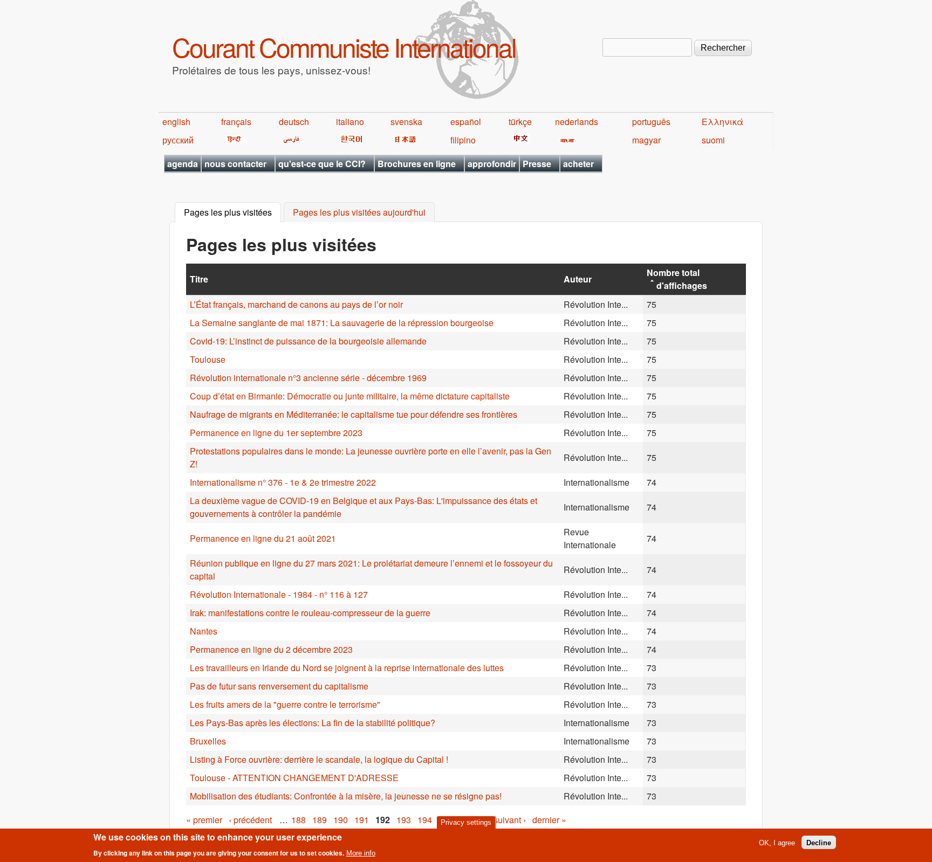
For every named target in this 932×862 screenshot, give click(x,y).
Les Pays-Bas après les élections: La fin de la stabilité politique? (312, 722)
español (465, 121)
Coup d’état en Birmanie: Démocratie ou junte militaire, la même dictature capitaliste (350, 396)
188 (298, 819)
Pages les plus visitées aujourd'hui (359, 212)
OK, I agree (777, 842)
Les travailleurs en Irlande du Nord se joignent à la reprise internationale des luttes (347, 667)
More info (360, 853)
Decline (818, 842)
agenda (182, 163)
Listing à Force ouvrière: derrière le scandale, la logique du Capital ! (319, 759)
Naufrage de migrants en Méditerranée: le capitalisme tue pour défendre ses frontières (353, 414)
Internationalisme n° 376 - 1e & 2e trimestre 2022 (283, 482)
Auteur (578, 279)
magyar (646, 140)
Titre (199, 279)
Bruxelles (208, 741)
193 (403, 819)
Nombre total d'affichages (677, 279)
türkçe (520, 121)
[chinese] (519, 140)
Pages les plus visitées (232, 212)
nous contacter (235, 163)
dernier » (549, 819)
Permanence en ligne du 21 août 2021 (263, 538)
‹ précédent (250, 819)
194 (424, 819)
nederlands (576, 121)
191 (361, 819)
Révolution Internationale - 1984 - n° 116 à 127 (279, 594)
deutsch (294, 121)
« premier (204, 819)
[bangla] (565, 140)
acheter (578, 163)
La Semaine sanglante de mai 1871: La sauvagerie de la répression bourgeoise (342, 322)
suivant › (510, 819)
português (651, 121)
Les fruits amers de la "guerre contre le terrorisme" (285, 704)
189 (319, 819)
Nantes (203, 631)
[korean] (349, 140)
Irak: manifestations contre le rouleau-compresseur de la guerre (310, 612)
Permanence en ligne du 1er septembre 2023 (276, 432)
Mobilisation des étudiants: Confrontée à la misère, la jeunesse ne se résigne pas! (346, 796)
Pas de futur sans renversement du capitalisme (279, 686)
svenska (406, 121)
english (176, 121)
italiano (350, 121)
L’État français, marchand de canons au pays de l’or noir (296, 304)
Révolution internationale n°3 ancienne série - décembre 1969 (308, 377)
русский (178, 140)
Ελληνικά (722, 121)
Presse (537, 163)
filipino (463, 140)
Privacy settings (466, 822)
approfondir (492, 163)
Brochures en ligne (417, 163)
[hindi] (233, 140)
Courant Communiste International (344, 46)
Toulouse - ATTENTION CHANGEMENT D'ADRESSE (294, 777)
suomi (713, 140)
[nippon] (403, 140)
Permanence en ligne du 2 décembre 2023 (271, 649)
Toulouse (207, 359)
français (236, 121)
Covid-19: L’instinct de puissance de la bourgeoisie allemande (308, 341)
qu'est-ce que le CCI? (322, 163)
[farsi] (289, 140)
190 (340, 819)
